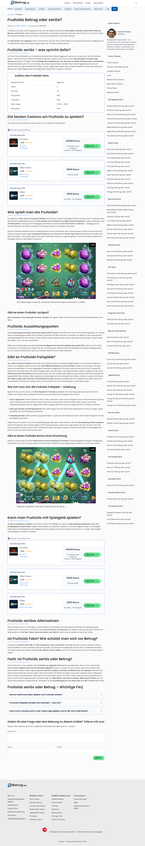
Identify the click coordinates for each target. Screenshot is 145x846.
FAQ (114, 9)
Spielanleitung (30, 9)
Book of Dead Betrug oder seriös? (120, 251)
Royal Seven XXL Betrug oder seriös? (121, 238)
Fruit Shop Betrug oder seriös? (118, 158)
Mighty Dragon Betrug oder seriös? (120, 225)
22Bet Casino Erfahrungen (24, 175)
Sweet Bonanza (57, 799)
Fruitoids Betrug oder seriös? (118, 381)
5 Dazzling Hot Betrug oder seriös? (120, 293)
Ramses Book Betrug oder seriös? (120, 229)
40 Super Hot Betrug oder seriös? (120, 289)
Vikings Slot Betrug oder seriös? (119, 192)
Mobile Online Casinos (115, 79)
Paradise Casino (36, 819)
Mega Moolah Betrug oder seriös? (120, 127)
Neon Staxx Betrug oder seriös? (119, 175)
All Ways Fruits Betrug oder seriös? (120, 437)
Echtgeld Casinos (113, 71)
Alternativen (98, 9)
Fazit (107, 9)
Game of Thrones (58, 819)
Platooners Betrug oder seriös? (119, 463)
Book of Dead (57, 802)
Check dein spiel (80, 799)
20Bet (22, 192)
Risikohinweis (13, 805)
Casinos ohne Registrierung (117, 67)
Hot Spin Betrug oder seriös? (118, 364)
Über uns (11, 796)
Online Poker (112, 88)
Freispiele (68, 9)
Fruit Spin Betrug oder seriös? (118, 166)
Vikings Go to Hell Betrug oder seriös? (122, 405)
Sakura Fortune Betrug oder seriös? (120, 485)
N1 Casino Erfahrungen (24, 147)
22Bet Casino (25, 167)
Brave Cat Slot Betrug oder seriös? (120, 301)
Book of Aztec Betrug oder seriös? (120, 445)
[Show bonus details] (56, 157)
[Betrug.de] (20, 3)
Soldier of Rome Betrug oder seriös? (121, 423)
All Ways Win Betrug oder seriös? (120, 441)
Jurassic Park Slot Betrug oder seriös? (121, 123)
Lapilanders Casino (37, 813)
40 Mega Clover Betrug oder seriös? (121, 284)
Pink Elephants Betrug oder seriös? (120, 523)
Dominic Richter (20, 26)
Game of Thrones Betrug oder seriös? (121, 114)
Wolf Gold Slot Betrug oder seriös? (120, 319)
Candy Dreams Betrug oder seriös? (120, 106)
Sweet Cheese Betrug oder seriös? (120, 306)
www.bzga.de (97, 832)
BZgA (76, 802)
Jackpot (41, 9)
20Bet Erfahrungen (26, 199)
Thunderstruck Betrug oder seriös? (120, 136)
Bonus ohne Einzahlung (82, 9)
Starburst (55, 809)
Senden (99, 758)
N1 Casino (24, 139)
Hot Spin (55, 806)
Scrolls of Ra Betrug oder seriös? (119, 368)
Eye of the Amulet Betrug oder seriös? (121, 359)
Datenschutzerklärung (16, 812)
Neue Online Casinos (115, 84)
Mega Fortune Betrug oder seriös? (120, 170)
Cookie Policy (13, 808)
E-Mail (59, 747)
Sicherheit (18, 9)
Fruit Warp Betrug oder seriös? (119, 519)
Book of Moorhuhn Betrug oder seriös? (121, 205)
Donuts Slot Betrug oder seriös (119, 346)
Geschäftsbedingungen (17, 819)
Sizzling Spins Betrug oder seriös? (120, 256)
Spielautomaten (113, 92)
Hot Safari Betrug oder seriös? (118, 324)
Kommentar (12, 731)
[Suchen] (136, 3)
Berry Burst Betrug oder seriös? (119, 149)
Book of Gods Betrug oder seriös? (120, 341)
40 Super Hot (57, 816)
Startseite (11, 14)
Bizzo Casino (34, 799)
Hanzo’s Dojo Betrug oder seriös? (119, 390)
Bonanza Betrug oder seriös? (118, 337)
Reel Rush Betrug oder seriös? (118, 179)
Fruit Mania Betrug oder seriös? (119, 221)
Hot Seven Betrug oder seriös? (118, 449)
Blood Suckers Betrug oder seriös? (120, 153)
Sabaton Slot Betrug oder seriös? (119, 260)
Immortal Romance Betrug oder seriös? (122, 119)
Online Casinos (112, 62)
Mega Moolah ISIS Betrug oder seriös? (121, 131)
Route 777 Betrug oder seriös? (118, 467)
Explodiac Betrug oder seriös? (118, 216)
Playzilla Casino (36, 802)
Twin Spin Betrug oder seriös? (118, 187)
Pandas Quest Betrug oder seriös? (120, 499)
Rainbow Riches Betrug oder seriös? (121, 419)
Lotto (109, 75)
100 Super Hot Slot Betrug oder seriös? (122, 273)
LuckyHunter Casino (37, 806)
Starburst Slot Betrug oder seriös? (120, 183)
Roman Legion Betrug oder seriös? (120, 233)
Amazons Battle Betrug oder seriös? (121, 297)
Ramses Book (57, 813)
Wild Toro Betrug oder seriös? (118, 472)
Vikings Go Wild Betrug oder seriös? (121, 394)
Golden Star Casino (37, 809)
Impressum (12, 815)
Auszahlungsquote (54, 9)
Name (10, 747)
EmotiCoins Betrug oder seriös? (119, 110)
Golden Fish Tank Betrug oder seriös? (121, 386)
